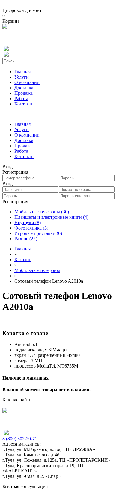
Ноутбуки (27, 222)
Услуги (21, 76)
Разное (25, 238)
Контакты (24, 103)
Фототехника (31, 227)
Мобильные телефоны (41, 211)
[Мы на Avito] (4, 27)
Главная (22, 71)
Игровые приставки (38, 233)
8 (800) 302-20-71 (19, 438)
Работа (21, 98)
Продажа (23, 93)
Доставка (23, 87)
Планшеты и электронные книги (51, 217)
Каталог (22, 259)
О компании (27, 82)
